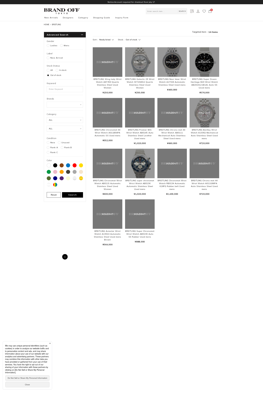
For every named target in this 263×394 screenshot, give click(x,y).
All (51, 70)
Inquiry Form (121, 17)
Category (83, 17)
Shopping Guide (101, 17)
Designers (68, 17)
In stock (62, 70)
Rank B (68, 147)
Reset (54, 195)
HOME (46, 24)
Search (72, 195)
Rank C (54, 152)
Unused (65, 142)
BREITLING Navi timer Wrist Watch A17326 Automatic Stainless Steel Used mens (172, 82)
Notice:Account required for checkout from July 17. (131, 2)
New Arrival (56, 58)
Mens (66, 45)
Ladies (53, 45)
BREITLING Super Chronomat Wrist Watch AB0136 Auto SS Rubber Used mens (139, 234)
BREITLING (56, 24)
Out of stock (55, 75)
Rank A (54, 147)
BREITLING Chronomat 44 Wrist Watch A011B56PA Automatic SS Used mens (107, 133)
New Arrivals (51, 17)
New (52, 142)
